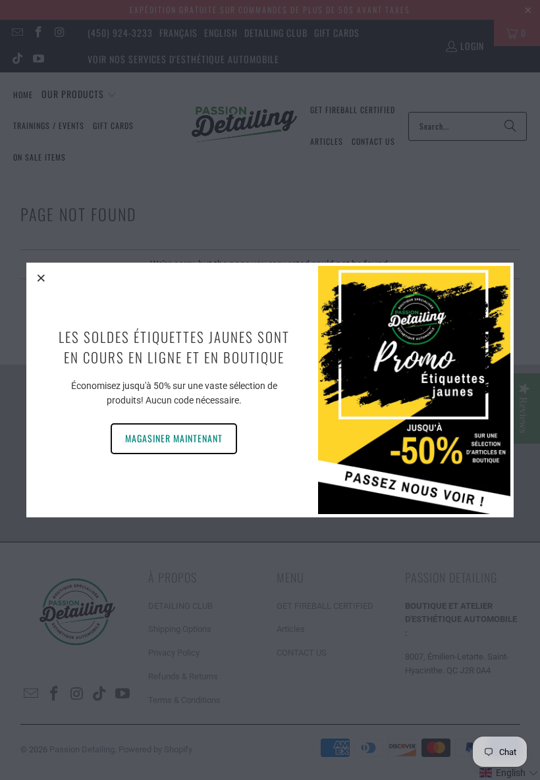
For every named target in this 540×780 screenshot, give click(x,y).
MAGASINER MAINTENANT (174, 438)
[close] (41, 278)
